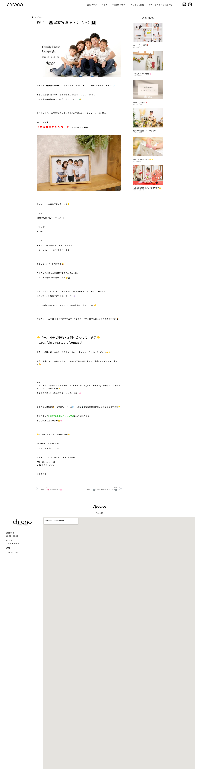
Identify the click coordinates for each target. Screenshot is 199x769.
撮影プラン (92, 4)
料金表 (105, 4)
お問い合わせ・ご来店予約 (160, 4)
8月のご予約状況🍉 (140, 102)
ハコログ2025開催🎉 (141, 45)
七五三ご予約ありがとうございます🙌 (148, 188)
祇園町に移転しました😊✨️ (143, 159)
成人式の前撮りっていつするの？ (145, 131)
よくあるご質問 (137, 4)
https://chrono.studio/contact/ (59, 342)
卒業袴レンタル (119, 4)
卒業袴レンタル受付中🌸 (142, 74)
